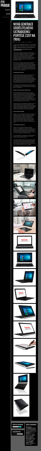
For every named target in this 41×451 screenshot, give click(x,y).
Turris (34, 443)
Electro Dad (29, 430)
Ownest (32, 439)
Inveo (32, 431)
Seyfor (27, 440)
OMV (30, 439)
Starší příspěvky (15, 433)
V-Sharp (29, 444)
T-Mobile (31, 442)
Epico (32, 430)
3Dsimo (27, 427)
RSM (33, 439)
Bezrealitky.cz (29, 428)
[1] (13, 139)
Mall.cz (33, 435)
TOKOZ (27, 443)
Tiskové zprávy (26, 42)
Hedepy (27, 431)
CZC (27, 429)
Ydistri (31, 444)
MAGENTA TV (30, 435)
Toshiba (31, 42)
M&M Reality (33, 434)
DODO (29, 429)
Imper (29, 431)
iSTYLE (34, 431)
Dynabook (33, 429)
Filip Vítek (20, 42)
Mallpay (32, 436)
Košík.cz (28, 433)
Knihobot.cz (28, 432)
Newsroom (7, 10)
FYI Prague (34, 430)
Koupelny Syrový (33, 432)
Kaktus (36, 431)
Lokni (31, 434)
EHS (26, 430)
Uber (27, 444)
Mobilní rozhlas (29, 438)
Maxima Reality (28, 437)
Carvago (34, 428)
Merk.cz (32, 437)
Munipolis (27, 439)
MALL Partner (28, 436)
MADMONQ (27, 435)
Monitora (34, 438)
